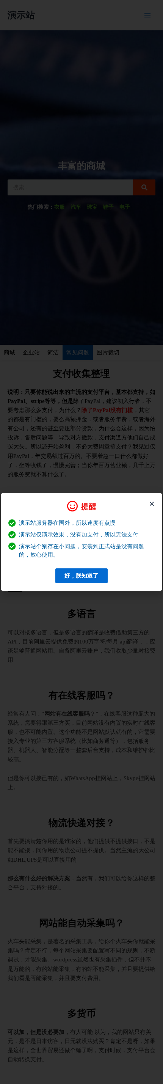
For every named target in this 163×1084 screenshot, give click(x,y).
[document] (81, 542)
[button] (152, 504)
